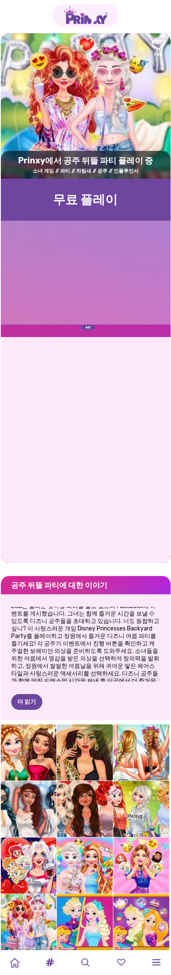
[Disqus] (85, 449)
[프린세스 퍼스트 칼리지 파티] (141, 809)
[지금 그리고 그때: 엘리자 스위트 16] (85, 922)
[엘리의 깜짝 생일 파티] (141, 865)
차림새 (83, 171)
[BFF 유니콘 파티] (85, 865)
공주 (102, 171)
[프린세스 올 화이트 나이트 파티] (29, 809)
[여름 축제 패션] (141, 752)
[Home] (14, 962)
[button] (50, 962)
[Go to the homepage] (85, 15)
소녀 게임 (43, 171)
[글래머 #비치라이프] (85, 752)
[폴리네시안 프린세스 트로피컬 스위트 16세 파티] (85, 809)
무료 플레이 (85, 199)
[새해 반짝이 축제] (29, 752)
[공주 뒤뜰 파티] (29, 922)
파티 (65, 171)
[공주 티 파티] (141, 922)
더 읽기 (26, 701)
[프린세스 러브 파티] (29, 865)
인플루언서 (126, 171)
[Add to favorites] (158, 48)
